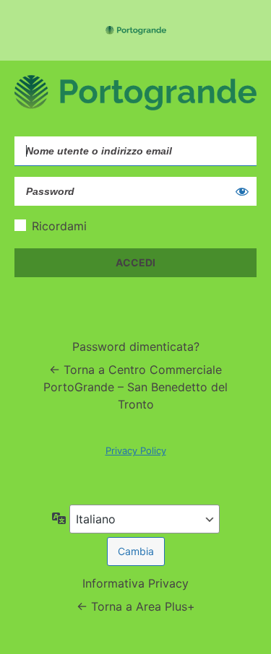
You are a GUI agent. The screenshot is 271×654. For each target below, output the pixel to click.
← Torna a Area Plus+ (136, 606)
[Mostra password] (242, 191)
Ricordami (59, 226)
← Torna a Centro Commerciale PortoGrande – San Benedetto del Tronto (135, 386)
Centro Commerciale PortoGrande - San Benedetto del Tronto (136, 30)
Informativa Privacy (135, 583)
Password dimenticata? (135, 346)
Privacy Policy (136, 450)
